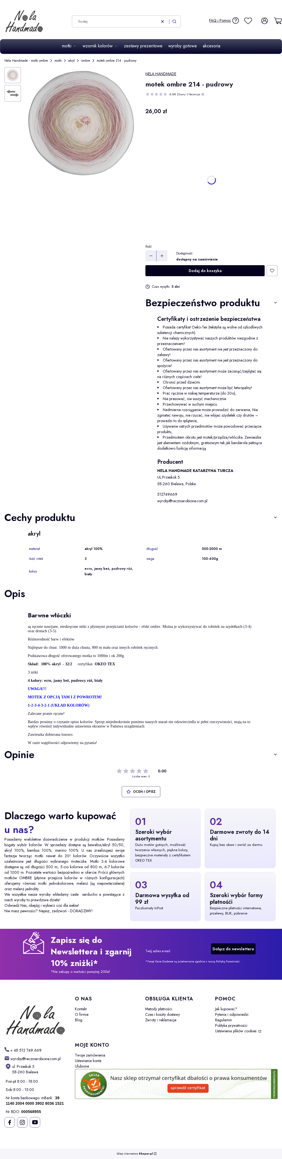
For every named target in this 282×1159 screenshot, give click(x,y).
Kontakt (80, 1009)
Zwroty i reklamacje (160, 1020)
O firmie (81, 1014)
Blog (78, 1020)
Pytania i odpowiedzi (231, 1014)
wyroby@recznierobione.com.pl (182, 501)
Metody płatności (158, 1009)
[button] (174, 21)
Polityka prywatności (231, 1025)
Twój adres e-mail (157, 951)
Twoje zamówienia (90, 1055)
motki (58, 60)
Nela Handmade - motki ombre (26, 60)
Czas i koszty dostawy (162, 1014)
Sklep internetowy (134, 1153)
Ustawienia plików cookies (236, 1031)
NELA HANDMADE (160, 74)
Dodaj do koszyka (205, 270)
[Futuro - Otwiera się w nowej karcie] (35, 1017)
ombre (85, 60)
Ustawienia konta (88, 1060)
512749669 (167, 494)
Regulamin (223, 1020)
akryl (71, 60)
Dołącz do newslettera (233, 949)
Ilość (148, 246)
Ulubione (82, 1066)
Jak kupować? (226, 1009)
